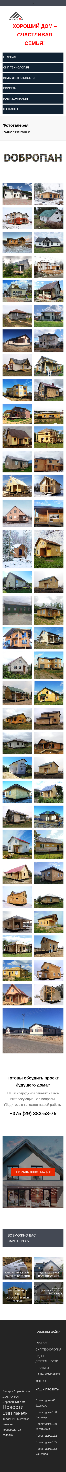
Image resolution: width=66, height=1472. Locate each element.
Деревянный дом (14, 1402)
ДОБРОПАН (11, 1396)
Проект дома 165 (46, 1442)
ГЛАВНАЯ (9, 57)
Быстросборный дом (16, 1391)
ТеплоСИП (9, 1419)
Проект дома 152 (46, 1435)
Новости (13, 1407)
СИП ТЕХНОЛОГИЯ (16, 67)
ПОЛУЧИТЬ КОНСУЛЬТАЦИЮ (33, 1172)
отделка (8, 1435)
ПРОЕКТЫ (10, 88)
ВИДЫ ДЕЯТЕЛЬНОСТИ (19, 78)
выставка (23, 1419)
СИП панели (15, 1413)
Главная (7, 131)
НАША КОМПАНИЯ (15, 98)
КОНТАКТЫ (10, 109)
